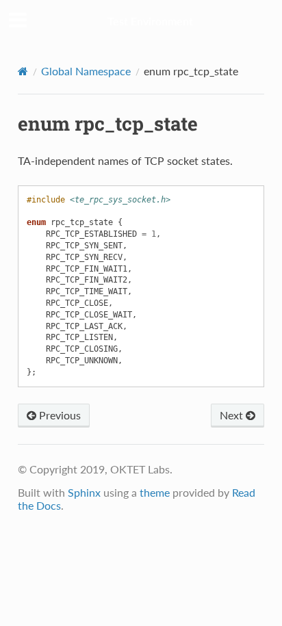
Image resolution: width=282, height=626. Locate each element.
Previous (58, 414)
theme (155, 492)
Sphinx (84, 492)
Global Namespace (86, 70)
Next (233, 414)
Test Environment (150, 20)
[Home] (23, 71)
